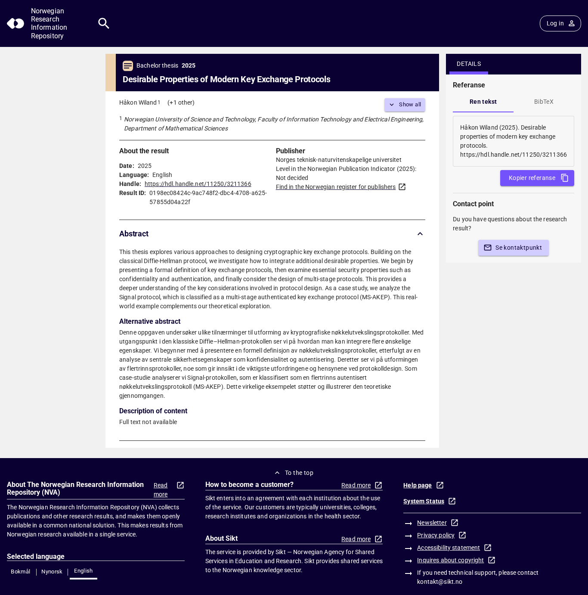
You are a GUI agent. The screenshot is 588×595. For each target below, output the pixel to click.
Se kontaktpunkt (518, 247)
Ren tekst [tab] (483, 101)
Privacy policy (436, 535)
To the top (299, 472)
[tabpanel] (513, 141)
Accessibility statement (448, 547)
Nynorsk (52, 571)
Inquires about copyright (450, 560)
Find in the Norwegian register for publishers (336, 186)
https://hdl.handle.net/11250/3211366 (198, 183)
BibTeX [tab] (544, 101)
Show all (410, 104)
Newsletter (431, 522)
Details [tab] (469, 63)
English (83, 570)
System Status (423, 501)
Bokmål (20, 571)
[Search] (104, 23)
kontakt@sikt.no (439, 581)
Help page (417, 485)
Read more (161, 490)
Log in (555, 23)
